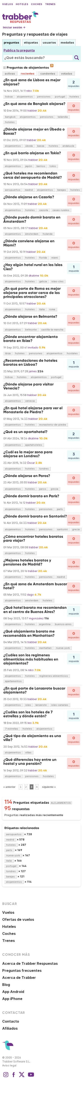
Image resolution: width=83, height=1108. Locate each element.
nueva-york (63, 647)
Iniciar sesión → (14, 27)
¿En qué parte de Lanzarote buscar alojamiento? (34, 690)
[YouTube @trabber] (30, 1077)
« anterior (9, 787)
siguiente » (49, 787)
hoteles (74, 96)
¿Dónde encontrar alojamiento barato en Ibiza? (30, 338)
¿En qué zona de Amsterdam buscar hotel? (35, 586)
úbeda (29, 145)
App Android (13, 991)
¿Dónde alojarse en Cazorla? (28, 197)
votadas (66, 73)
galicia (43, 281)
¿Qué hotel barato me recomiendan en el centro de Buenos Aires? (35, 609)
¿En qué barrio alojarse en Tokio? (32, 153)
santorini (62, 529)
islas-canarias (59, 704)
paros (42, 488)
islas (28, 704)
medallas (67, 42)
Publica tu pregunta (19, 50)
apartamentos (13, 681)
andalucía (68, 145)
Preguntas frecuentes (22, 970)
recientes (27, 73)
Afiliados (10, 1028)
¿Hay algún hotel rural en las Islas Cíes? (32, 266)
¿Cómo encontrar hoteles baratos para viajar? (33, 538)
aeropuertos (12, 189)
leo (29, 723)
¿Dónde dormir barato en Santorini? (35, 516)
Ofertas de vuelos (18, 919)
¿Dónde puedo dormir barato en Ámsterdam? (31, 219)
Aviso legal (9, 1065)
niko (29, 90)
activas (10, 73)
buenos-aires (63, 624)
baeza (40, 145)
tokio (53, 166)
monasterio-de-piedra (52, 424)
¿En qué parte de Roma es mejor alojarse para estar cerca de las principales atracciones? (32, 292)
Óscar (31, 462)
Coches (36, 4)
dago (30, 594)
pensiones (43, 96)
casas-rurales (60, 210)
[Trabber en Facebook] (13, 1077)
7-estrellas (11, 728)
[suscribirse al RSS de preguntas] (51, 65)
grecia (54, 488)
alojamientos (25, 96)
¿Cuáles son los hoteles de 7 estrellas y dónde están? (27, 714)
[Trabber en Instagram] (5, 1077)
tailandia (63, 116)
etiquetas (31, 42)
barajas (61, 189)
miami (54, 257)
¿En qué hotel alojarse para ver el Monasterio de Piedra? (32, 410)
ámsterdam (31, 233)
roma (52, 309)
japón (28, 166)
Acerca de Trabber (19, 977)
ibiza (8, 353)
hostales (72, 353)
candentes (47, 73)
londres (44, 468)
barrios (41, 166)
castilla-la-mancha (52, 329)
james (33, 371)
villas (28, 752)
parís (60, 509)
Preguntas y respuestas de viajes (35, 34)
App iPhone (12, 998)
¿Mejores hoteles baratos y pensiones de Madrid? (27, 562)
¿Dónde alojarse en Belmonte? (30, 316)
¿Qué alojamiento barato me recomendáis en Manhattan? (29, 633)
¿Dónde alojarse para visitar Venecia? (28, 386)
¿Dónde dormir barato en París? (31, 496)
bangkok (10, 116)
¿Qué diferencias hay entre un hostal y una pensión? (29, 761)
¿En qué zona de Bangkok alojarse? (34, 103)
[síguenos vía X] (21, 1077)
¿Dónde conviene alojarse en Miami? (28, 243)
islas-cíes (57, 281)
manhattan (45, 647)
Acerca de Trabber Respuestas (30, 963)
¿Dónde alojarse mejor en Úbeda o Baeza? (34, 131)
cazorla (43, 210)
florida (43, 257)
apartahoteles (33, 444)
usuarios (49, 42)
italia (42, 309)
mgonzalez (36, 618)
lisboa (9, 96)
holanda (47, 233)
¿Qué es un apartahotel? (25, 431)
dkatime (34, 275)
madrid (29, 189)
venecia (30, 400)
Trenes (50, 4)
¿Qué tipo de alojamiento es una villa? (32, 738)
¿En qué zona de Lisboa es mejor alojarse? (31, 82)
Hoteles (22, 4)
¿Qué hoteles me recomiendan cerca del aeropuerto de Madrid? (32, 175)
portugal (60, 96)
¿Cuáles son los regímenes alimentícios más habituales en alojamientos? (30, 659)
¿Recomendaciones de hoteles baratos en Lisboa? (30, 362)
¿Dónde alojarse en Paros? (26, 475)
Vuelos (7, 4)
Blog (6, 984)
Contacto (10, 1021)
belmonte (31, 329)
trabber (32, 110)
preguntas (11, 42)
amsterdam (31, 600)
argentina (44, 624)
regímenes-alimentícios (53, 675)
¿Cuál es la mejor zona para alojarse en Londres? (27, 454)
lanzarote (41, 704)
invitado (33, 347)
